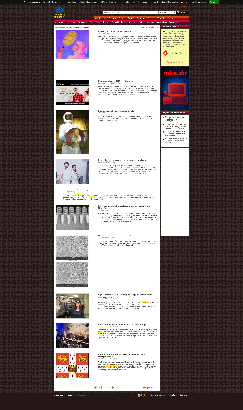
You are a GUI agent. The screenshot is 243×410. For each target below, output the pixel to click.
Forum (122, 18)
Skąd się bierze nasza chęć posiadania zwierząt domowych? (175, 119)
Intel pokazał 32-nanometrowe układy (116, 111)
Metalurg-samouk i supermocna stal (115, 236)
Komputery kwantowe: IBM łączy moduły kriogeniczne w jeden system (175, 133)
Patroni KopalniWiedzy (175, 62)
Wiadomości (100, 18)
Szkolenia (183, 395)
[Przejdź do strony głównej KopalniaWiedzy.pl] (59, 12)
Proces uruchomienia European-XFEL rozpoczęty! (122, 324)
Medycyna (59, 22)
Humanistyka (161, 22)
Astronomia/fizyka (146, 22)
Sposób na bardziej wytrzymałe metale (81, 190)
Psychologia (82, 22)
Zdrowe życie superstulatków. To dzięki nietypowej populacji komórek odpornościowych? (176, 126)
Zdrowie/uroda (95, 22)
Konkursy (140, 18)
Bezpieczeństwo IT (111, 22)
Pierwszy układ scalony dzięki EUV (114, 31)
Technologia (70, 22)
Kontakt (173, 395)
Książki (130, 18)
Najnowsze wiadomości (174, 113)
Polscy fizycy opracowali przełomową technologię (122, 160)
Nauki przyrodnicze (129, 22)
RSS (143, 395)
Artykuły (112, 18)
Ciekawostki (174, 22)
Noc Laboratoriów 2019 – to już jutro (115, 81)
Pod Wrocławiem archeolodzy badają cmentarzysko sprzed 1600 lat (176, 141)
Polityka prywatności (158, 395)
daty (157, 27)
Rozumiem (214, 2)
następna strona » (150, 388)
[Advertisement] (107, 70)
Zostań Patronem (171, 27)
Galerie (151, 18)
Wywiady (161, 18)
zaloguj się (183, 7)
